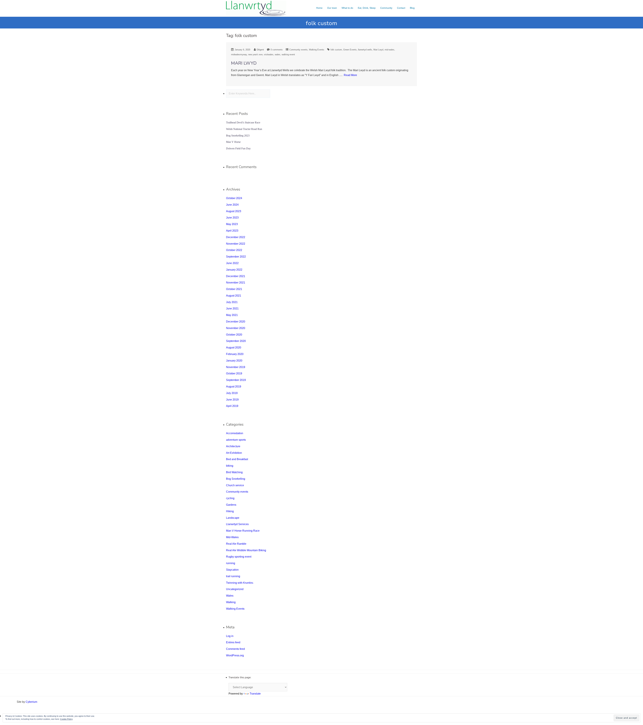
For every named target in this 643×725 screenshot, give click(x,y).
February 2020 (234, 354)
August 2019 (233, 386)
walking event (288, 54)
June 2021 (232, 308)
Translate (255, 693)
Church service (235, 485)
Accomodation (234, 433)
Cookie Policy (66, 719)
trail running (233, 576)
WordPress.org (235, 655)
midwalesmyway (239, 54)
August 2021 (233, 295)
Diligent (260, 49)
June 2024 (232, 204)
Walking (231, 602)
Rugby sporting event (238, 556)
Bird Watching (234, 472)
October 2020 (234, 334)
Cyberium (31, 701)
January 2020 (234, 360)
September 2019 (236, 380)
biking (229, 465)
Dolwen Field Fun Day (238, 148)
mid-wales (389, 49)
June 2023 (232, 217)
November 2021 (235, 282)
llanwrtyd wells (365, 49)
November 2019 (235, 367)
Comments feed (235, 648)
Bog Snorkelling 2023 (237, 135)
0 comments (277, 49)
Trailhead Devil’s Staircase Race (243, 122)
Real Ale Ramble (236, 543)
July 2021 (232, 302)
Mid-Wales (232, 537)
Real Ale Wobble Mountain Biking (246, 550)
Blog (412, 8)
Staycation (232, 569)
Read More (350, 75)
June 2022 (232, 263)
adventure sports (236, 439)
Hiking (230, 511)
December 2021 (235, 276)
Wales (229, 595)
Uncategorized (234, 589)
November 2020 (235, 328)
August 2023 (233, 211)
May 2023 (232, 224)
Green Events (350, 49)
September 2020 (236, 341)
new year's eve (255, 54)
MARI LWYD (244, 63)
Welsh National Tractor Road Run (244, 129)
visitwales (268, 54)
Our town (332, 8)
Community (386, 8)
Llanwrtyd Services (237, 524)
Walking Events (316, 49)
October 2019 (234, 373)
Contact (401, 8)
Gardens (231, 504)
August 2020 (233, 347)
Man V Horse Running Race (243, 530)
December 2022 (235, 237)
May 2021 (232, 315)
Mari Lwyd (378, 49)
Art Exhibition (234, 452)
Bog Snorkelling (235, 478)
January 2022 (234, 269)
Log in (229, 636)
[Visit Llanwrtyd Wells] (256, 8)
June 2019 (232, 399)
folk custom (336, 49)
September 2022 (236, 256)
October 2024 (234, 198)
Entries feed (233, 642)
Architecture (233, 446)
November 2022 (235, 243)
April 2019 (232, 406)
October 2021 (234, 289)
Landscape (232, 517)
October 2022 (234, 250)
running (230, 563)
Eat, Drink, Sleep (367, 8)
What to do (347, 8)
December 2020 (235, 321)
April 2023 (232, 230)
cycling (230, 498)
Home (319, 8)
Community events (298, 49)
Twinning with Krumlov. (240, 582)
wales (277, 54)
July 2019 (232, 393)
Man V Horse (233, 141)
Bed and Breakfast (237, 459)
